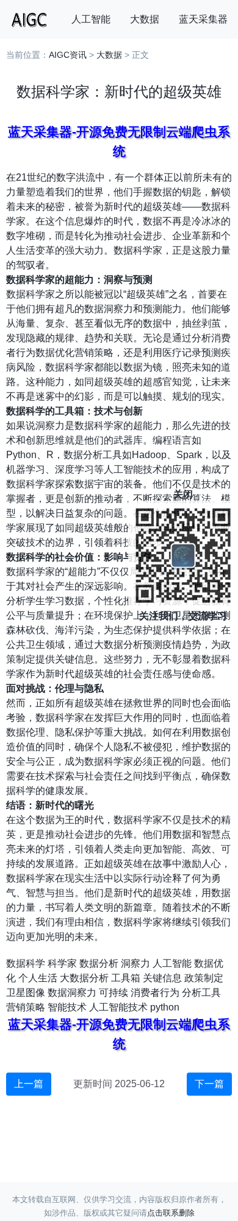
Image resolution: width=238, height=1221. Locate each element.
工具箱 (125, 978)
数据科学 (25, 963)
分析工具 (201, 992)
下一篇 (209, 1084)
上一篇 (28, 1084)
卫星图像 (25, 992)
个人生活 (37, 978)
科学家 (62, 963)
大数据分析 (84, 978)
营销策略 (25, 1007)
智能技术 (67, 1007)
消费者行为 (155, 992)
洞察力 (135, 963)
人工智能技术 (118, 1007)
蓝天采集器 (203, 19)
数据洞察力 (72, 992)
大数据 (144, 19)
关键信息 (162, 978)
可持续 (113, 992)
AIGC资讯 (68, 55)
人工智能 (90, 19)
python (164, 1007)
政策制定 (203, 978)
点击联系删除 (171, 1212)
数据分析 (98, 963)
